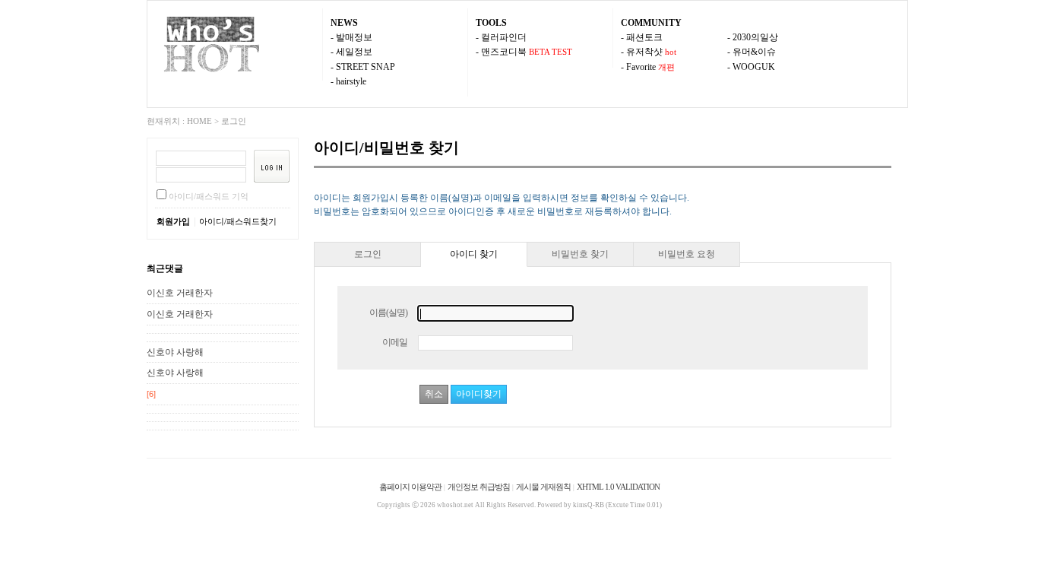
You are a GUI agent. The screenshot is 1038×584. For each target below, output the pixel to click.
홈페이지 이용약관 (410, 486)
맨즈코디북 (504, 51)
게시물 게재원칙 (543, 486)
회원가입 (173, 221)
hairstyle (351, 81)
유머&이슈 (754, 51)
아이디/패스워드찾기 (238, 221)
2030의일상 (755, 37)
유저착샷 (644, 51)
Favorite (641, 67)
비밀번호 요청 (686, 254)
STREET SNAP (365, 67)
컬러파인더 (504, 37)
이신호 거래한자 (180, 292)
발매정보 (354, 37)
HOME (199, 120)
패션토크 (644, 37)
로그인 (233, 120)
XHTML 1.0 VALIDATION (618, 486)
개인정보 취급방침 (479, 486)
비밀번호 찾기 (580, 254)
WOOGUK (754, 67)
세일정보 (354, 51)
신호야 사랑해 (175, 352)
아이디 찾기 (474, 254)
